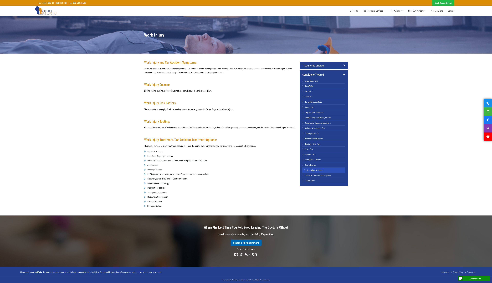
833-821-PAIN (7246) (246, 254)
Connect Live (475, 278)
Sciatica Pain (310, 154)
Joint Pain (309, 86)
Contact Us (471, 272)
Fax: (77, 3)
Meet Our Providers (416, 10)
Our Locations (437, 10)
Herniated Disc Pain (312, 144)
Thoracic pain (310, 180)
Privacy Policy (458, 272)
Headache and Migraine (314, 138)
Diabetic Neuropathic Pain (315, 128)
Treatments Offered (313, 65)
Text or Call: (52, 3)
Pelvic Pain (309, 149)
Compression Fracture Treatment (318, 123)
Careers (451, 10)
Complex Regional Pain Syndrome (318, 117)
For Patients (396, 10)
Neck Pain (308, 91)
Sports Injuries (310, 165)
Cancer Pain (309, 107)
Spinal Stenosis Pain (313, 159)
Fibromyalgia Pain (312, 133)
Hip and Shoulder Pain (313, 102)
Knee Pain (308, 96)
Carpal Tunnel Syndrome (314, 112)
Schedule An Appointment (246, 242)
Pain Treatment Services (373, 10)
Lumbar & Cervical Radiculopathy (318, 175)
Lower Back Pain (311, 81)
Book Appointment (443, 3)
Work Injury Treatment (315, 170)
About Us (354, 10)
